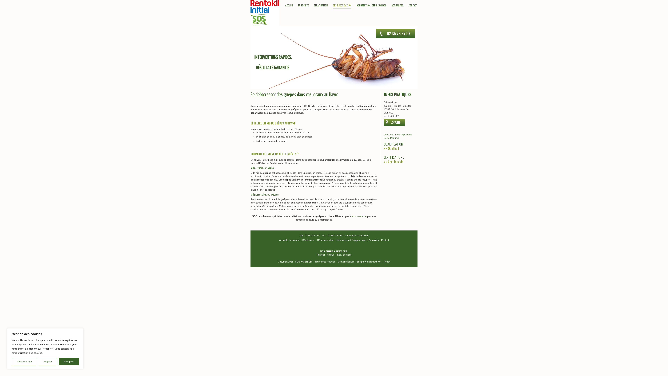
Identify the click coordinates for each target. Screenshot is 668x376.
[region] (45, 348)
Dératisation (321, 5)
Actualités (397, 5)
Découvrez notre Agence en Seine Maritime (398, 136)
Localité (395, 122)
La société (303, 5)
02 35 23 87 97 (398, 33)
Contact (413, 5)
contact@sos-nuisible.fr (357, 235)
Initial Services (344, 254)
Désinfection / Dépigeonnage (371, 5)
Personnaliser (24, 361)
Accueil (289, 5)
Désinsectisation (342, 5)
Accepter (69, 361)
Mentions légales (346, 261)
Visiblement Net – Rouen (377, 261)
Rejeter (48, 361)
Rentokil (321, 254)
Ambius (331, 254)
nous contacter (359, 216)
